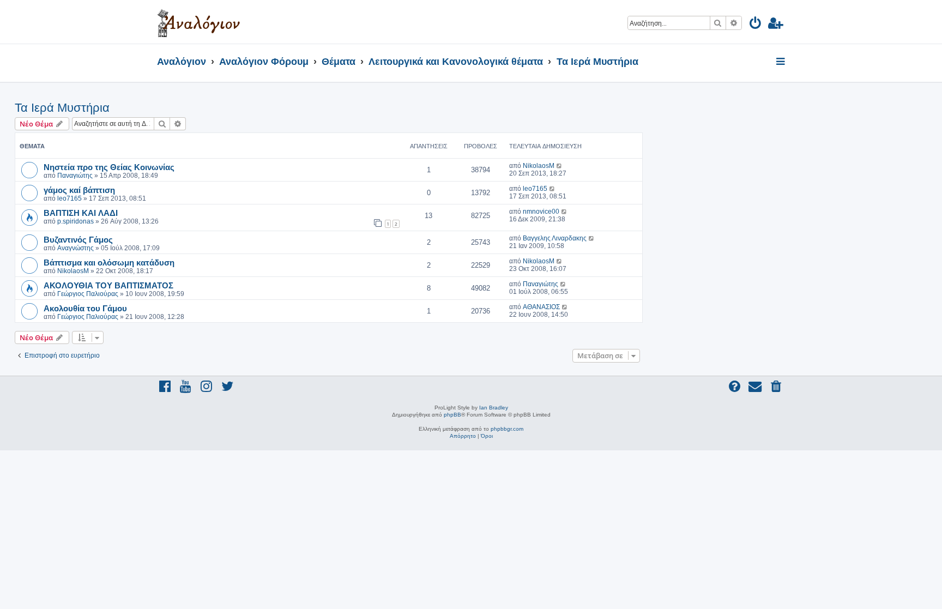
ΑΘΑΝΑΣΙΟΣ (541, 307)
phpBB (452, 415)
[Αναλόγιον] (198, 21)
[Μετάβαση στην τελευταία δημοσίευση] (559, 166)
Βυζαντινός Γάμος (78, 239)
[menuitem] (755, 24)
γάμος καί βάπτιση (79, 190)
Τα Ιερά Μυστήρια (62, 107)
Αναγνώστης (75, 248)
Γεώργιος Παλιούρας (87, 294)
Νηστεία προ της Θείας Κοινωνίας (109, 167)
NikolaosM (538, 166)
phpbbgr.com (507, 429)
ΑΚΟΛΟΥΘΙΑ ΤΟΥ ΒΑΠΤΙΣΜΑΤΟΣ (108, 285)
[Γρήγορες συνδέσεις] (781, 62)
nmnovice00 (541, 211)
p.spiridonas (75, 221)
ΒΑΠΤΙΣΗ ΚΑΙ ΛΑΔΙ (81, 213)
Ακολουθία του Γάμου (85, 308)
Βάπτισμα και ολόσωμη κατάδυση (109, 262)
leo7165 (69, 198)
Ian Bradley (493, 408)
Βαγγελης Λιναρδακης (555, 238)
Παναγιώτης (75, 175)
